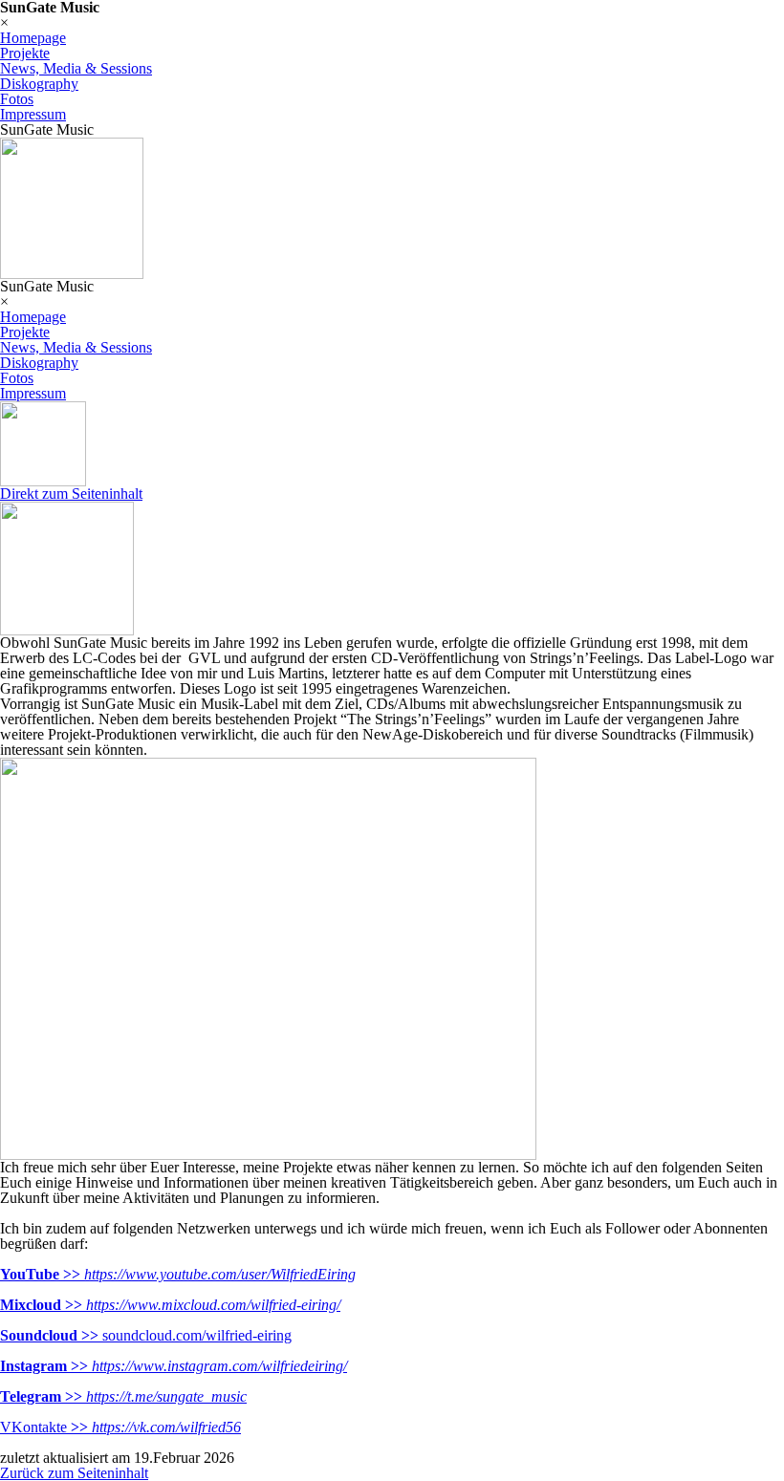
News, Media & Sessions (76, 68)
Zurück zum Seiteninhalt (74, 1473)
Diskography (39, 83)
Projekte (25, 53)
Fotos (16, 99)
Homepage (33, 38)
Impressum (33, 114)
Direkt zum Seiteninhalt (71, 493)
